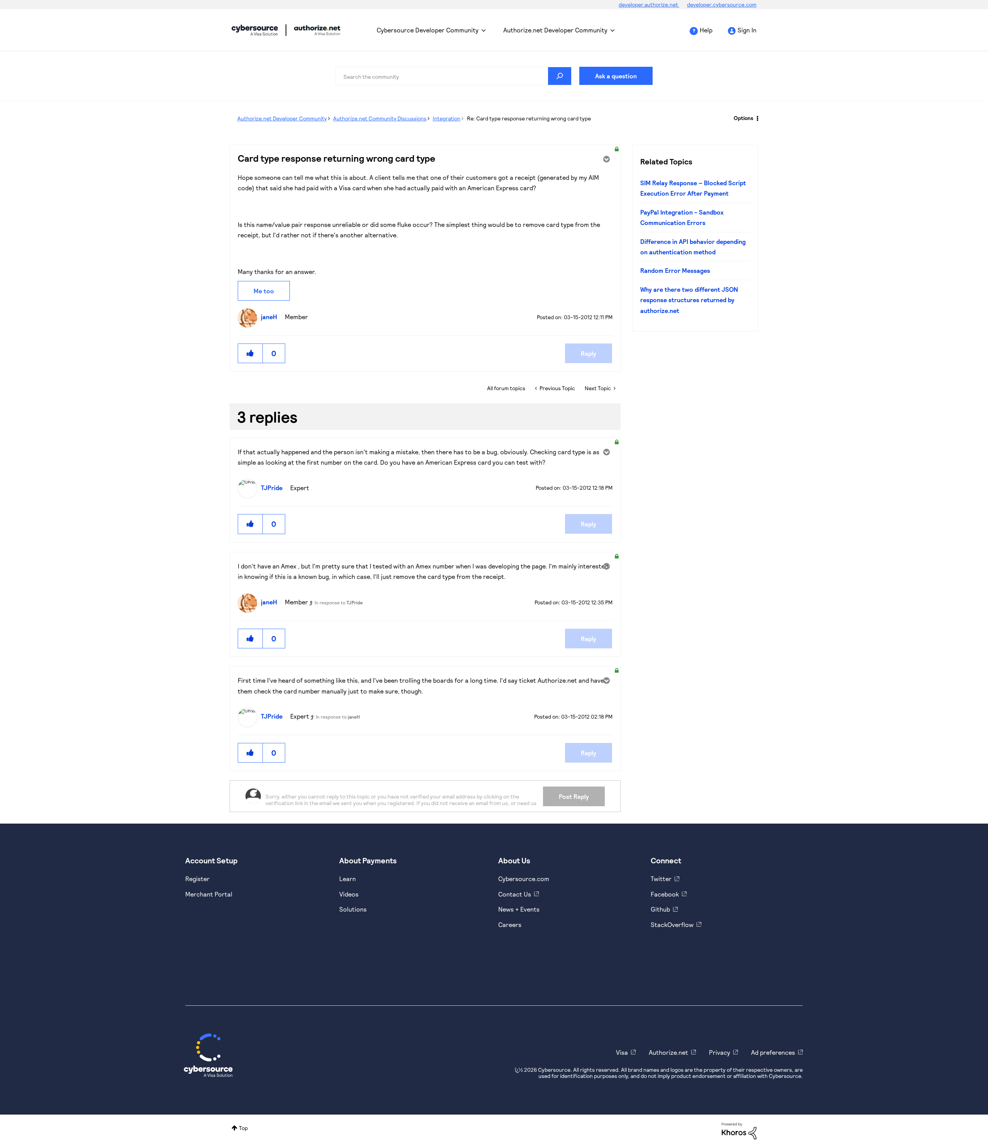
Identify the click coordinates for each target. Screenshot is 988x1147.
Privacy (719, 1052)
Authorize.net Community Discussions (379, 118)
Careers (509, 924)
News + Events (519, 909)
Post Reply (574, 796)
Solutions (353, 909)
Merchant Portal (208, 894)
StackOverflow (672, 924)
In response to (339, 602)
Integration (446, 118)
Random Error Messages (675, 270)
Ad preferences (773, 1052)
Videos (349, 894)
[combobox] (453, 76)
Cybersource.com (523, 878)
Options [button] (743, 118)
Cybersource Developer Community (255, 30)
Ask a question (616, 76)
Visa (622, 1052)
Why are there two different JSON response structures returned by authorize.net (689, 300)
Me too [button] (264, 290)
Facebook (665, 894)
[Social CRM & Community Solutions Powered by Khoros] (739, 1130)
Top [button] (243, 1128)
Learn (347, 878)
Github (660, 909)
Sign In (747, 30)
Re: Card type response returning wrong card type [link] (529, 118)
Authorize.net (668, 1052)
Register (197, 878)
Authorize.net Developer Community (555, 30)
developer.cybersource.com (721, 4)
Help (706, 30)
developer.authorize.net (649, 4)
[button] (250, 353)
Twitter (661, 878)
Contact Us (514, 894)
